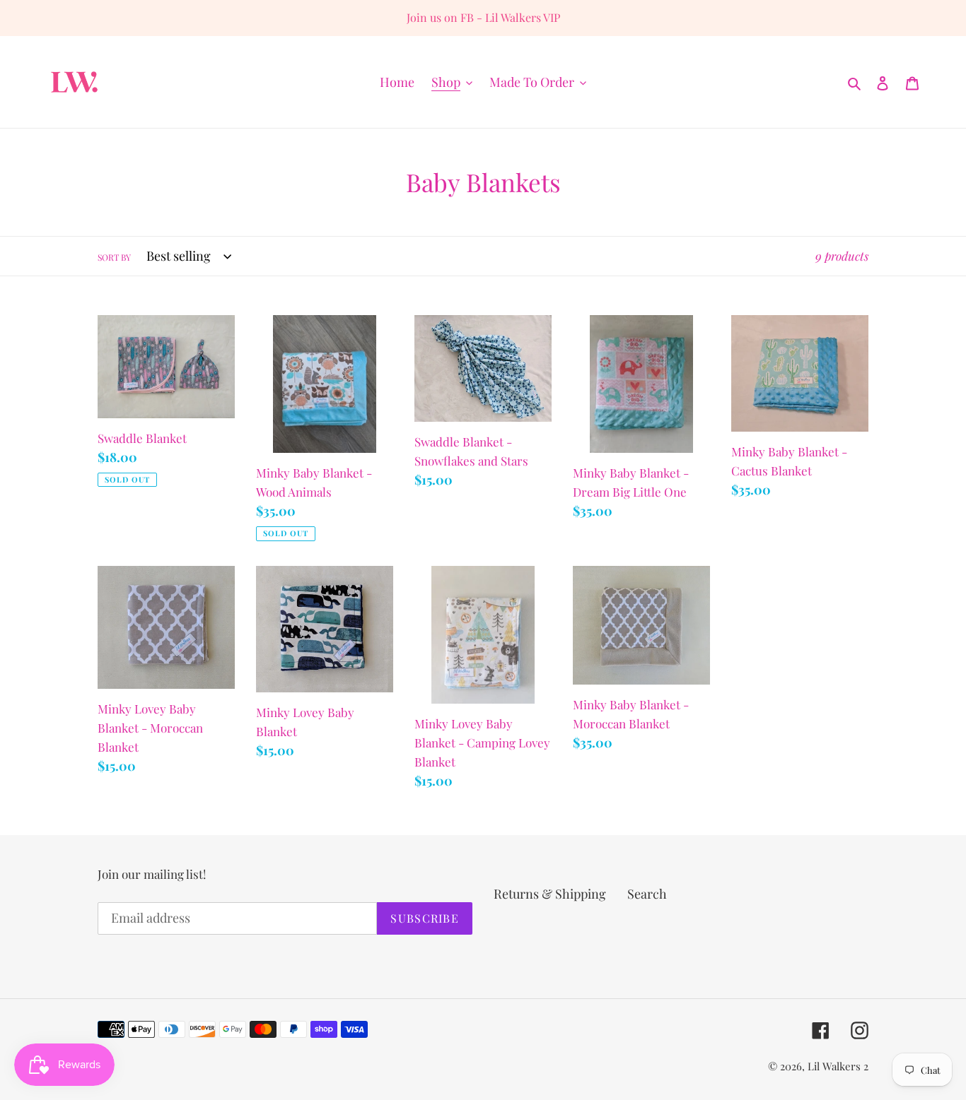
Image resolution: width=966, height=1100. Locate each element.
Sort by (114, 257)
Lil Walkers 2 (838, 1066)
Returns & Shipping (550, 893)
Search (647, 893)
